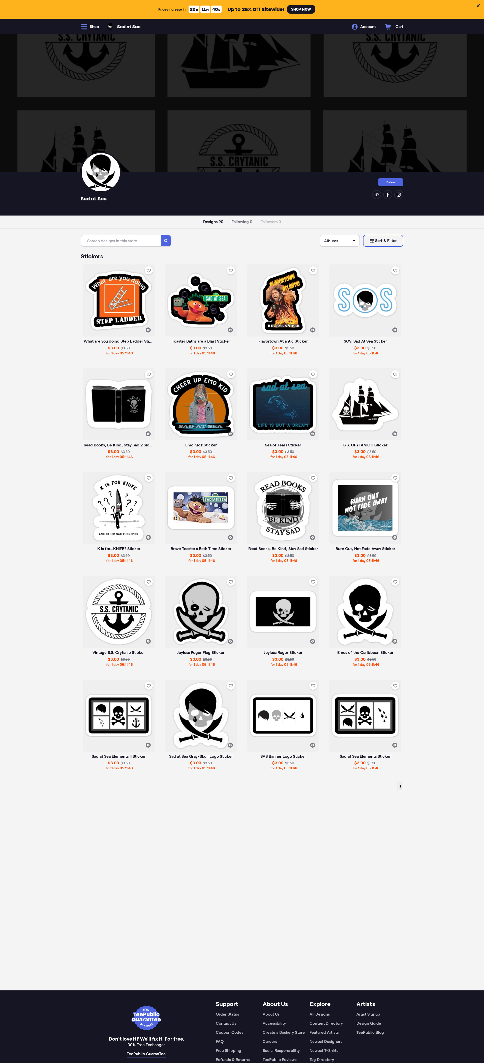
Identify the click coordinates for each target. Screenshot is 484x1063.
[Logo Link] (110, 27)
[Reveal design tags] (148, 329)
